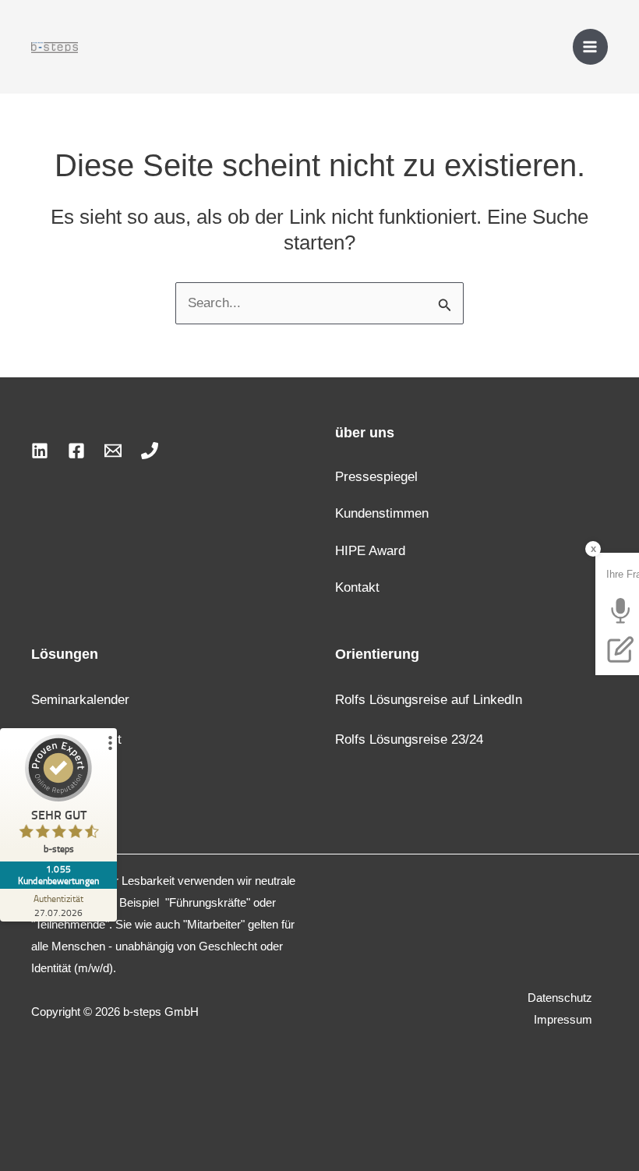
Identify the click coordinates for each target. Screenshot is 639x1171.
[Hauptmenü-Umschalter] (591, 47)
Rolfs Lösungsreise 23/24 (409, 739)
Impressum (563, 1019)
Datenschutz (560, 997)
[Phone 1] (149, 450)
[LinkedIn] (39, 450)
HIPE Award (370, 550)
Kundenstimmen (382, 513)
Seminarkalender (80, 699)
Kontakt (357, 587)
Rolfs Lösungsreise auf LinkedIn (428, 699)
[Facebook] (76, 450)
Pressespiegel (376, 476)
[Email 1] (113, 450)
